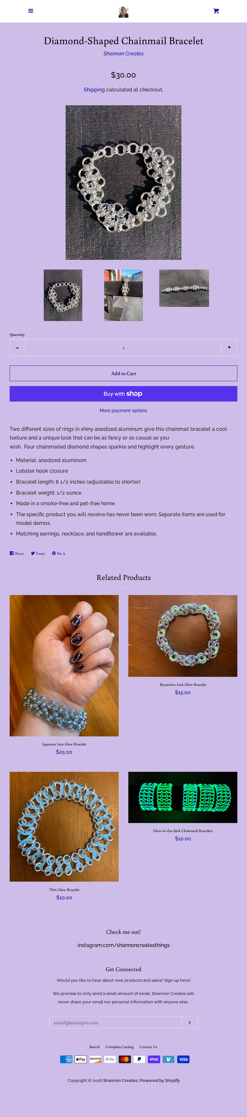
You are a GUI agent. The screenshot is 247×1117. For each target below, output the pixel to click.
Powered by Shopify (160, 1080)
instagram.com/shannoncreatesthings (124, 945)
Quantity (17, 334)
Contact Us (149, 1046)
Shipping (94, 90)
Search (94, 1046)
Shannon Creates (124, 54)
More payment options (123, 410)
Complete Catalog (120, 1046)
